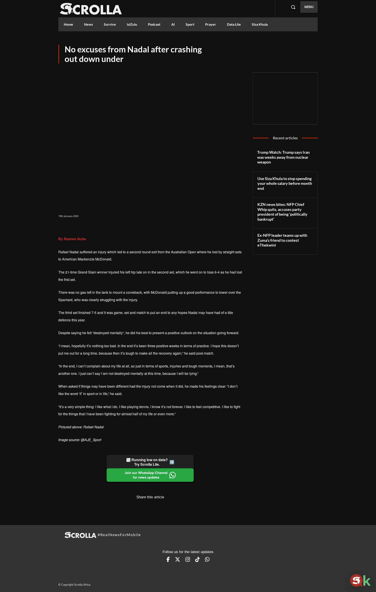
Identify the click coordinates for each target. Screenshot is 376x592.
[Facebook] (62, 227)
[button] (293, 7)
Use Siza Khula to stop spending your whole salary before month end (284, 183)
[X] (72, 227)
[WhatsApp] (82, 227)
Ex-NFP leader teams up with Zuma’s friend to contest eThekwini (282, 240)
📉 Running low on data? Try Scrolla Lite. (150, 462)
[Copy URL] (92, 227)
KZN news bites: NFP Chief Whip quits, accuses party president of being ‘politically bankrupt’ (282, 212)
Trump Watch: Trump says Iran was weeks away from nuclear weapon (283, 157)
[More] (102, 227)
